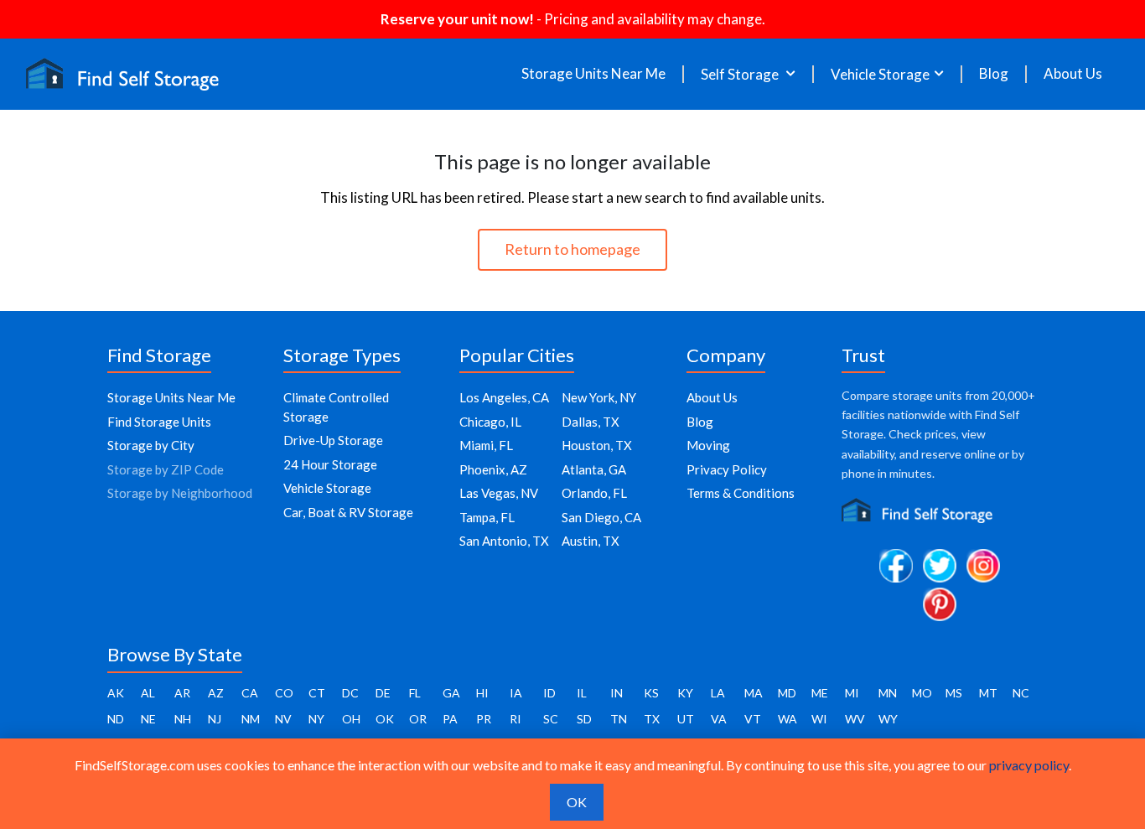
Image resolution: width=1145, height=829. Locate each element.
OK (385, 719)
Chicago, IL (490, 421)
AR (182, 693)
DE (383, 693)
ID (549, 693)
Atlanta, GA (594, 469)
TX (652, 719)
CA (249, 693)
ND (115, 719)
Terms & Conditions (740, 492)
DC (350, 693)
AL (148, 693)
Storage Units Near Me (593, 73)
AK (115, 693)
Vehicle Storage (327, 487)
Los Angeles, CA (504, 397)
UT (685, 719)
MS (954, 693)
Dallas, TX (590, 421)
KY (685, 693)
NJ (214, 719)
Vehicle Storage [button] (880, 74)
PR (483, 719)
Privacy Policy (726, 469)
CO (284, 693)
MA (753, 693)
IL (582, 693)
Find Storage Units (159, 421)
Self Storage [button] (741, 74)
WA (787, 719)
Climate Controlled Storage (336, 407)
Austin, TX (590, 540)
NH (182, 719)
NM (250, 719)
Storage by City (150, 445)
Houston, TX (597, 445)
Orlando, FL (594, 492)
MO (922, 693)
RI (515, 719)
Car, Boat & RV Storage (348, 512)
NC (1021, 693)
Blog (993, 73)
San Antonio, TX (504, 540)
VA (719, 719)
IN (616, 693)
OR (418, 719)
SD (584, 719)
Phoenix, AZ (493, 469)
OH (351, 719)
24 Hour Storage (330, 464)
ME (819, 693)
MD (787, 693)
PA (450, 719)
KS (651, 693)
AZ (216, 693)
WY (888, 719)
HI (482, 693)
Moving (708, 445)
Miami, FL (486, 445)
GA (451, 693)
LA (718, 693)
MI (852, 693)
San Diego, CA (601, 517)
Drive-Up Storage (333, 440)
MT (988, 693)
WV (855, 719)
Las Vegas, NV (498, 492)
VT (752, 719)
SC (550, 719)
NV (283, 719)
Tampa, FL (487, 517)
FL (415, 693)
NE (148, 719)
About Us (1073, 73)
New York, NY (599, 397)
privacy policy (1029, 765)
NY (316, 719)
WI (819, 719)
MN (887, 693)
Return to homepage (572, 249)
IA (516, 693)
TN (618, 719)
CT (316, 693)
